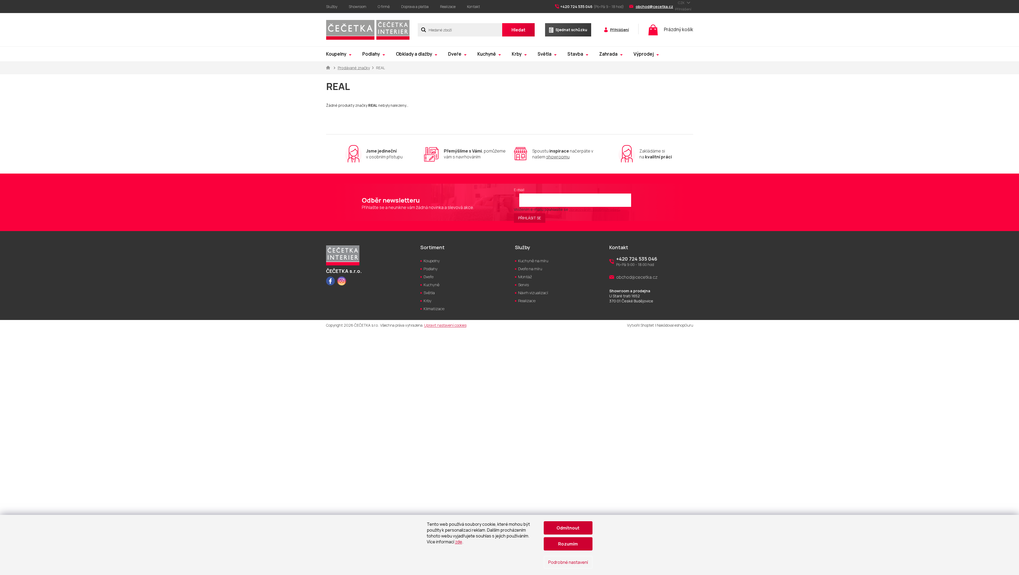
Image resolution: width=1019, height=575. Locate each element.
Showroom (357, 6)
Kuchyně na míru (533, 261)
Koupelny (432, 261)
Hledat (518, 30)
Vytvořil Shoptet (640, 325)
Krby (428, 300)
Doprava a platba (415, 6)
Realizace (448, 6)
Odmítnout (568, 528)
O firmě (384, 6)
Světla (429, 292)
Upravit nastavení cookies (445, 325)
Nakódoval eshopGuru (675, 325)
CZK (681, 2)
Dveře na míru (530, 269)
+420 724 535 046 (636, 259)
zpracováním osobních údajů (594, 209)
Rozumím (568, 544)
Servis (523, 285)
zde (458, 542)
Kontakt (473, 6)
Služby (331, 6)
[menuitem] (339, 54)
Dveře (428, 277)
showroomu (558, 157)
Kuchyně (432, 285)
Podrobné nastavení (568, 562)
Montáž (525, 277)
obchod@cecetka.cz (636, 277)
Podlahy (431, 269)
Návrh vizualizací (533, 292)
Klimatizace (434, 308)
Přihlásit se (529, 217)
